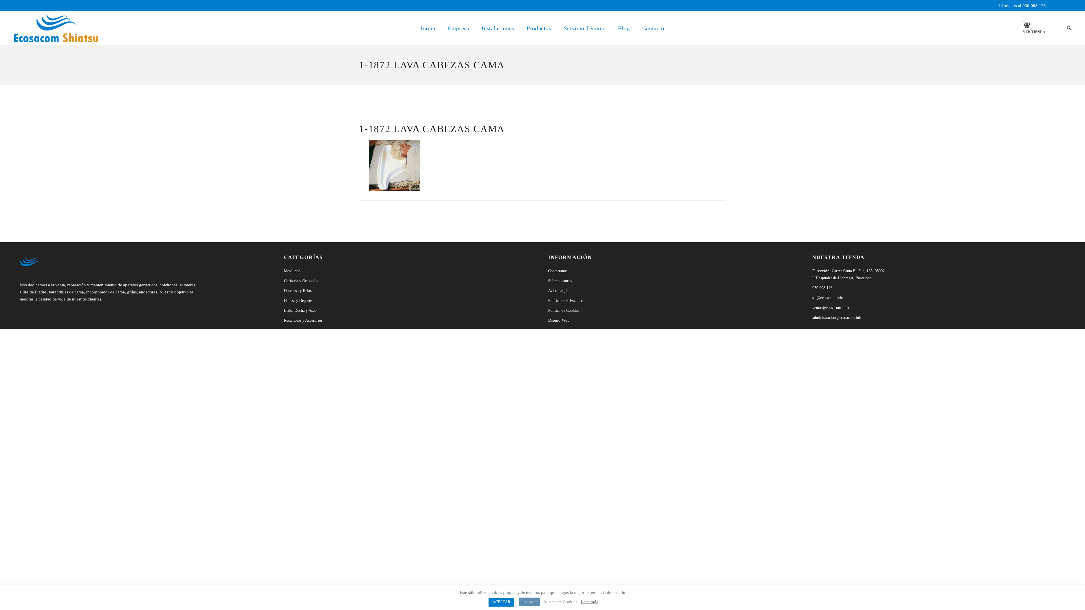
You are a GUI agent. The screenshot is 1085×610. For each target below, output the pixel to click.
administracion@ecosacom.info (837, 317)
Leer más (589, 602)
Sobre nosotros (560, 281)
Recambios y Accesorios (303, 320)
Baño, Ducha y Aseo (300, 310)
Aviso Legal (557, 291)
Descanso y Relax (298, 291)
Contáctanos (557, 271)
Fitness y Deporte (298, 301)
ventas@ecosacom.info (830, 308)
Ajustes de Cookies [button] (560, 602)
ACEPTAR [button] (501, 602)
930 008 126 (1034, 5)
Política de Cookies (563, 310)
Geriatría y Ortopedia (301, 281)
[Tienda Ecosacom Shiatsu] (1026, 24)
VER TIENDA (1034, 32)
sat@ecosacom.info (827, 298)
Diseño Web (559, 320)
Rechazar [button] (529, 602)
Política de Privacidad (565, 301)
